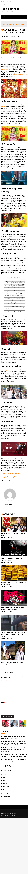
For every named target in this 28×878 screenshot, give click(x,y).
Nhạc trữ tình (6, 786)
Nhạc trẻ (5, 783)
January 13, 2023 (5, 36)
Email (3, 702)
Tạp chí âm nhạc (10, 8)
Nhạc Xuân (5, 790)
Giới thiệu (3, 1)
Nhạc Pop (5, 780)
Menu (4, 16)
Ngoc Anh (14, 36)
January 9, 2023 (5, 611)
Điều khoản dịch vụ (21, 1)
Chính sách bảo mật (11, 1)
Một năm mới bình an (10, 370)
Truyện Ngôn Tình (7, 793)
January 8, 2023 (5, 537)
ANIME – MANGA (7, 771)
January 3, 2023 (5, 586)
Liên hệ (3, 4)
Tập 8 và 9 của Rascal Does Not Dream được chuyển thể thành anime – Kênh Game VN (13, 634)
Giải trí (4, 777)
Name (3, 696)
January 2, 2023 (5, 562)
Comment (4, 680)
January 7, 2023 (5, 638)
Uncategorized (6, 796)
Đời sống (5, 774)
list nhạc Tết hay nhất (6, 69)
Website (3, 709)
